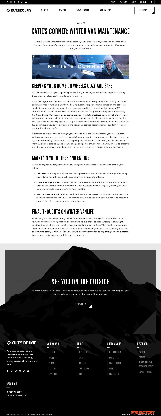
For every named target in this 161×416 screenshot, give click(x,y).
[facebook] (7, 2)
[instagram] (14, 2)
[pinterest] (18, 2)
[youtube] (26, 2)
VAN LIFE (80, 23)
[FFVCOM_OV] (138, 412)
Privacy (49, 414)
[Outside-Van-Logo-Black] (18, 9)
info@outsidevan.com (16, 395)
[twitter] (11, 2)
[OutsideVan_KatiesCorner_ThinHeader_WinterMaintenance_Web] (21, 341)
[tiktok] (22, 2)
